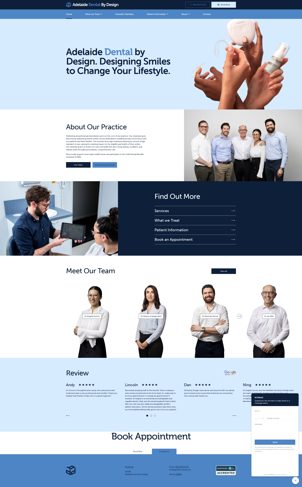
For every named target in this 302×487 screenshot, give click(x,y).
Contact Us (164, 451)
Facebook (129, 467)
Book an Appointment (104, 165)
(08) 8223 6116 (182, 467)
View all (223, 271)
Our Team (78, 165)
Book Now (137, 451)
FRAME (179, 474)
